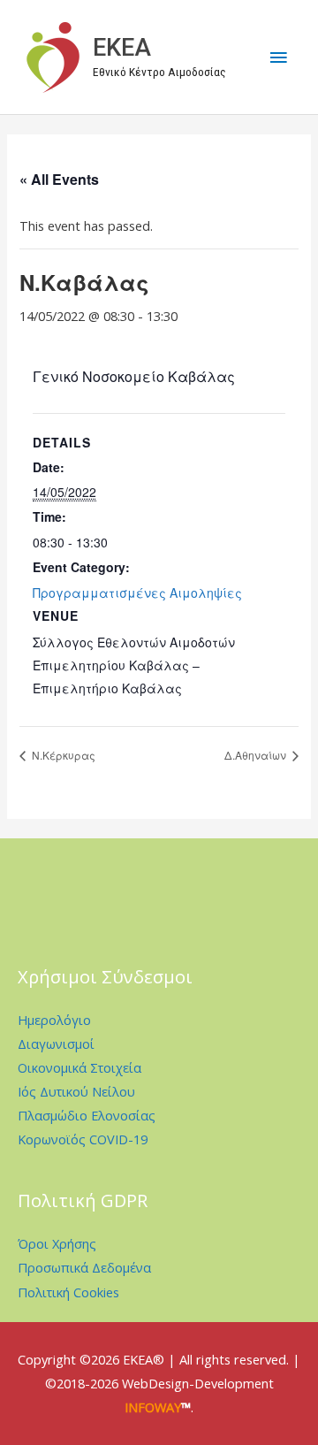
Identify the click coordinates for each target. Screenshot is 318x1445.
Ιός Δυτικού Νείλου (76, 1091)
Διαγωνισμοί (56, 1043)
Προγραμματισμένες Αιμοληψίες (137, 592)
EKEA (122, 48)
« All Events (59, 179)
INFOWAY (153, 1407)
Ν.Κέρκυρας (62, 754)
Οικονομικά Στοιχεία (79, 1067)
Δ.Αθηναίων (256, 754)
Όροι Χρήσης (57, 1243)
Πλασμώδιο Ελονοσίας (86, 1115)
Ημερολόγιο (54, 1019)
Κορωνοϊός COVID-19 (83, 1139)
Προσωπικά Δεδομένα (84, 1267)
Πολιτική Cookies (68, 1292)
